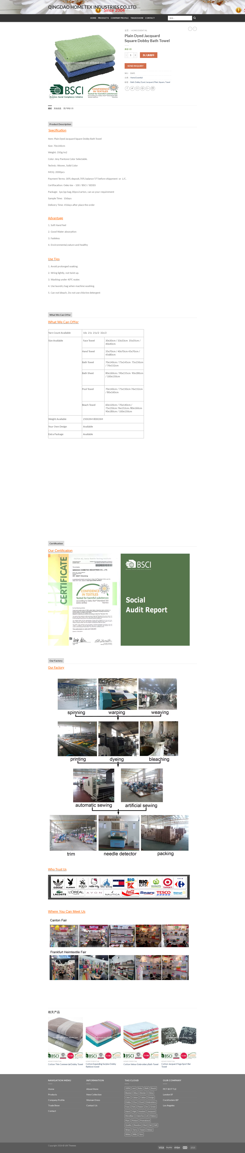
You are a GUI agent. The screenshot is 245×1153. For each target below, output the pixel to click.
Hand (127, 1111)
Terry (135, 1130)
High (134, 1111)
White (127, 1134)
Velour (149, 1130)
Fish (133, 1107)
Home (93, 18)
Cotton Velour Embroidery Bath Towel (140, 1064)
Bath (132, 82)
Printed (135, 1120)
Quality (128, 1125)
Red (145, 1125)
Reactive (137, 1125)
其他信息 (57, 108)
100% (127, 1088)
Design (151, 1097)
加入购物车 (148, 55)
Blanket (128, 1093)
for (147, 1107)
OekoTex (140, 1116)
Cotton (143, 1097)
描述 (50, 108)
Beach (153, 1088)
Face (127, 1107)
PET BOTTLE (169, 1089)
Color (127, 1097)
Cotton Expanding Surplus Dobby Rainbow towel (101, 1065)
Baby (140, 1088)
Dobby (137, 82)
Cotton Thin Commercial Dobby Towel (65, 1064)
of (147, 1116)
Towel (167, 82)
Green (153, 1107)
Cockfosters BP (171, 1100)
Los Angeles (169, 1105)
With (135, 1134)
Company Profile (119, 18)
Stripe (127, 1130)
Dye (135, 1102)
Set (150, 1125)
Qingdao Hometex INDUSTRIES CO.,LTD (92, 7)
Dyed (143, 82)
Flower (140, 1107)
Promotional (145, 1120)
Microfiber (129, 1116)
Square (161, 82)
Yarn (141, 1134)
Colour (135, 1097)
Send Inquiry (135, 66)
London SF (168, 1094)
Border (143, 1093)
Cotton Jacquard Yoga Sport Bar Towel (176, 1065)
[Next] (196, 1045)
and (134, 1088)
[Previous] (48, 1045)
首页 (127, 30)
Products (103, 18)
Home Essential (139, 30)
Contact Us (91, 1105)
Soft (155, 1125)
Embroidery (151, 1102)
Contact (150, 18)
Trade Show (136, 18)
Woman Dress (93, 1100)
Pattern (153, 1116)
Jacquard (150, 82)
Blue (136, 1093)
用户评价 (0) (68, 108)
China (150, 1093)
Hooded (142, 1111)
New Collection (94, 1094)
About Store (92, 1089)
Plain (156, 82)
